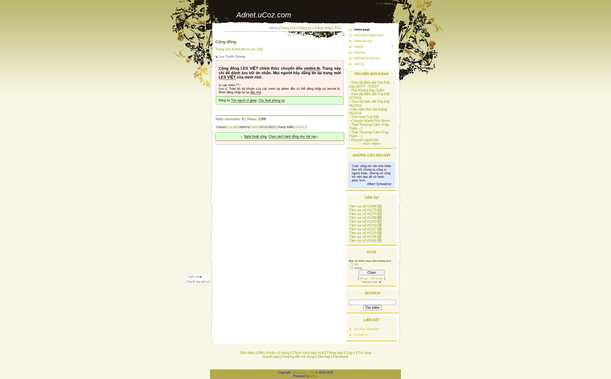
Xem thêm (371, 144)
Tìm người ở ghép (244, 100)
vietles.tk (312, 68)
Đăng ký (305, 28)
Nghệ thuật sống (255, 136)
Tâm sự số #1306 (363, 206)
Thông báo (335, 353)
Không (358, 268)
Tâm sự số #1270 (363, 214)
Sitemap (323, 356)
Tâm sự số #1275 (363, 210)
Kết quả (364, 278)
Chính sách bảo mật (308, 353)
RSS (338, 28)
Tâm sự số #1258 (363, 218)
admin (255, 127)
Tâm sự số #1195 (362, 237)
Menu (273, 28)
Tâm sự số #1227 (363, 229)
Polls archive (377, 278)
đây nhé (255, 92)
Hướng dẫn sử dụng (298, 356)
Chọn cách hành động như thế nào (292, 136)
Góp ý (350, 353)
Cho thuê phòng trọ (271, 100)
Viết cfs (195, 277)
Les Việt (256, 49)
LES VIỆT (227, 77)
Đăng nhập (323, 28)
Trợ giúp (364, 353)
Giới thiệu (247, 353)
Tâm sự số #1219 (363, 233)
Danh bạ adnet (198, 282)
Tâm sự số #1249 (363, 221)
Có (356, 264)
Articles (240, 49)
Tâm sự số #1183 (362, 240)
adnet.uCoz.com (303, 372)
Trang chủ (288, 28)
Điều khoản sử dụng (273, 353)
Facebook (340, 356)
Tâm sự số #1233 (363, 225)
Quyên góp (271, 356)
